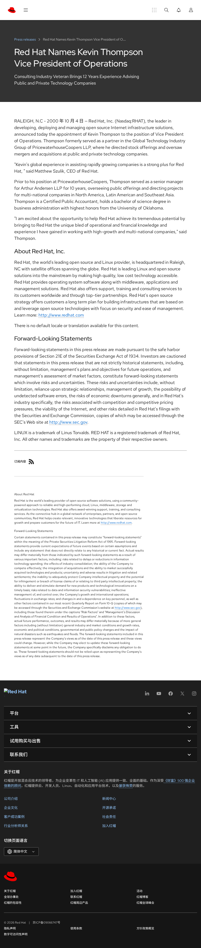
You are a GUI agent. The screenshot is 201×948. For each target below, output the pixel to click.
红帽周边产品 (79, 903)
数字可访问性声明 (15, 934)
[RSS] (31, 461)
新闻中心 (109, 798)
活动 (139, 891)
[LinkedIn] (147, 695)
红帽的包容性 (13, 903)
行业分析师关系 (16, 826)
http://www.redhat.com (61, 315)
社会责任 (109, 817)
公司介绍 (11, 798)
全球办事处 (11, 897)
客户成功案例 (14, 817)
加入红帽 (109, 826)
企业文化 (11, 807)
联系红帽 (76, 897)
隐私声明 (10, 928)
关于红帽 (10, 891)
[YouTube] (159, 695)
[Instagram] (194, 695)
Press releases (25, 39)
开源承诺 (109, 807)
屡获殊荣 (126, 785)
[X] (182, 695)
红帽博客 (142, 897)
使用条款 (76, 928)
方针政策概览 (145, 928)
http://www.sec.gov (68, 422)
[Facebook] (171, 695)
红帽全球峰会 (145, 903)
